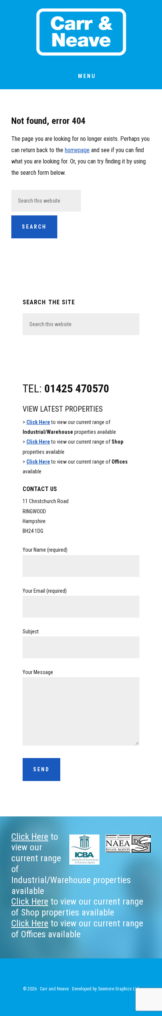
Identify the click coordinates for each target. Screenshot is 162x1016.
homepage (77, 150)
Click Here (38, 422)
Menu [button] (87, 76)
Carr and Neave (81, 32)
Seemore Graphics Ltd (118, 989)
